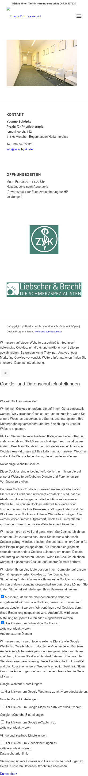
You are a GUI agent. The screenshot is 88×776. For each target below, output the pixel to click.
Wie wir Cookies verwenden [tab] (18, 401)
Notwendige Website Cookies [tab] (20, 464)
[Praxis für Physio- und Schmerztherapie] (36, 16)
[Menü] (79, 16)
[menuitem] (79, 16)
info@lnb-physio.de (20, 149)
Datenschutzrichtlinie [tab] (14, 753)
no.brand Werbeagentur (48, 331)
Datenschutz (8, 773)
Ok (5, 373)
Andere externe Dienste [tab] (16, 633)
